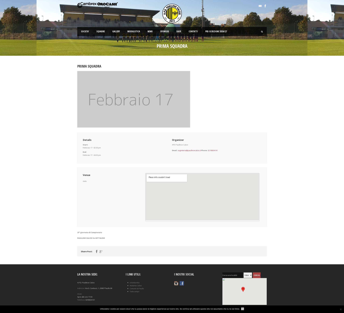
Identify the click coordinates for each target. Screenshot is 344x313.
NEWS (150, 31)
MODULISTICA (133, 31)
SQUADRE (100, 31)
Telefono (81, 300)
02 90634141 (213, 150)
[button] (99, 296)
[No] (340, 309)
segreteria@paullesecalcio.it (189, 150)
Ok (242, 309)
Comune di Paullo (137, 288)
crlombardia (134, 282)
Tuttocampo (134, 291)
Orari (79, 294)
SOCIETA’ (85, 31)
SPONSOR (164, 31)
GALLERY (116, 31)
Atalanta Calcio (136, 285)
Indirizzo (80, 288)
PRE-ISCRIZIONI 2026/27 (216, 31)
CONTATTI (193, 31)
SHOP (178, 31)
